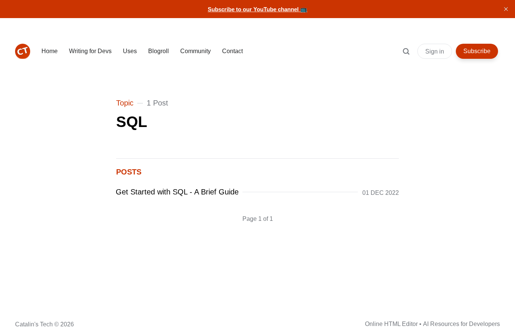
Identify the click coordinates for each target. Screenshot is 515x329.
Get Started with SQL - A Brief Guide (177, 192)
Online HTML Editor (391, 324)
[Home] (22, 51)
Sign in (434, 51)
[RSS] (78, 323)
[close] (506, 9)
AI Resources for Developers (461, 324)
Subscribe (476, 51)
